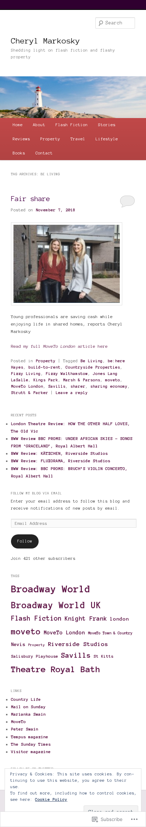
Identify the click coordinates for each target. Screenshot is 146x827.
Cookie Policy (51, 799)
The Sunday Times (31, 744)
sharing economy (109, 386)
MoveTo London (27, 386)
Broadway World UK (56, 605)
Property (50, 139)
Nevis (18, 644)
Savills (57, 386)
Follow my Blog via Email (36, 493)
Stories (107, 125)
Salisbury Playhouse (34, 656)
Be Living (91, 361)
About (39, 125)
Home (18, 125)
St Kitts (103, 656)
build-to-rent (44, 367)
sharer (78, 386)
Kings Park (45, 380)
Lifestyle (107, 139)
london (119, 619)
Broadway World (50, 589)
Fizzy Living (26, 373)
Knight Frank (85, 618)
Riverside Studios (78, 644)
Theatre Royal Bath (55, 669)
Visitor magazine (31, 751)
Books (19, 153)
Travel (78, 139)
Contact (44, 153)
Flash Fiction (72, 125)
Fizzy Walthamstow (67, 373)
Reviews (21, 139)
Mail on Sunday (28, 706)
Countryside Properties (93, 367)
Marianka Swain (28, 714)
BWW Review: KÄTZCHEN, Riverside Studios (59, 453)
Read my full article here (59, 346)
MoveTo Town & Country (110, 633)
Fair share (30, 199)
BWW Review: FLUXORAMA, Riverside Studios (60, 460)
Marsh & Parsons (81, 380)
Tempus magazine (29, 736)
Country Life (26, 699)
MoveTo (18, 721)
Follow (24, 541)
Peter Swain (24, 729)
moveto (112, 380)
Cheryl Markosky (45, 40)
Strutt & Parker (29, 393)
